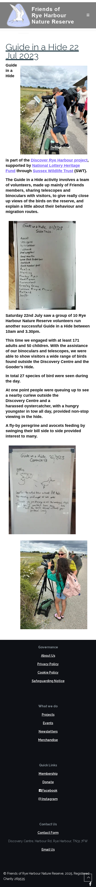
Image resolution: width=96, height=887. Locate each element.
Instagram (49, 799)
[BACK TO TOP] (88, 878)
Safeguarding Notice (48, 681)
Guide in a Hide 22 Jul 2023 (42, 51)
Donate (48, 782)
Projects (48, 714)
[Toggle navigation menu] (88, 15)
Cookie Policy (48, 672)
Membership (48, 773)
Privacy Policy (48, 664)
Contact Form (48, 832)
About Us (48, 655)
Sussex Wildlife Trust (53, 171)
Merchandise (48, 740)
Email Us (48, 849)
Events (48, 723)
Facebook (49, 790)
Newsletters (48, 731)
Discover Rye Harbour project (59, 160)
